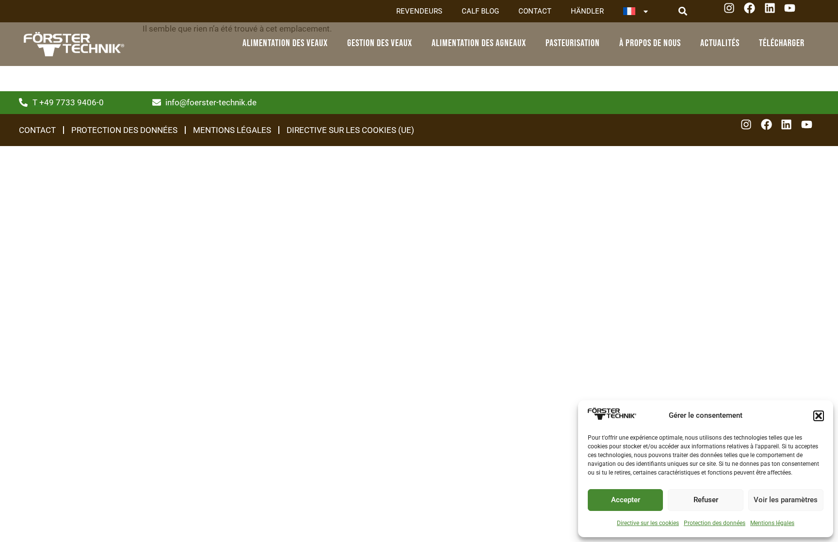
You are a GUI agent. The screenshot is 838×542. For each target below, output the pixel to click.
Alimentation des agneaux (479, 43)
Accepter (625, 499)
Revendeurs (419, 11)
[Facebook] (753, 11)
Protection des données (714, 523)
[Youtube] (793, 11)
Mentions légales (772, 523)
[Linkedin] (773, 11)
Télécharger (782, 43)
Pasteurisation (573, 43)
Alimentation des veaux (285, 43)
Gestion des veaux (379, 43)
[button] (818, 416)
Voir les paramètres (786, 499)
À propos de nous (650, 43)
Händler (587, 11)
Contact (534, 11)
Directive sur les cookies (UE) (350, 130)
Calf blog (480, 11)
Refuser (705, 499)
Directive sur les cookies (648, 523)
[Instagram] (732, 11)
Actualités (720, 43)
